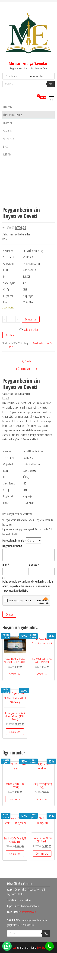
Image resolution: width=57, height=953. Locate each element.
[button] (7, 946)
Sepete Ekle (30, 319)
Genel (35, 343)
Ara (50, 83)
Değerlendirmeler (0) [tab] (26, 369)
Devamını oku (15, 799)
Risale (52, 343)
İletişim (7, 154)
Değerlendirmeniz (13, 546)
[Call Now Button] (49, 946)
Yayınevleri (9, 139)
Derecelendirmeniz (14, 540)
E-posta (33, 564)
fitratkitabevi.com (28, 912)
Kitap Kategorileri (12, 115)
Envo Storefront (44, 947)
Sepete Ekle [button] (15, 674)
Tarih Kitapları (7, 346)
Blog (6, 146)
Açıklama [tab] (26, 361)
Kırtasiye (7, 123)
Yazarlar (7, 131)
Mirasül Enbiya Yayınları (28, 63)
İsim (5, 564)
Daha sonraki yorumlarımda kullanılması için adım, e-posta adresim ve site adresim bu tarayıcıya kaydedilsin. (27, 586)
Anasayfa (7, 107)
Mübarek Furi (44, 343)
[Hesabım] (32, 97)
